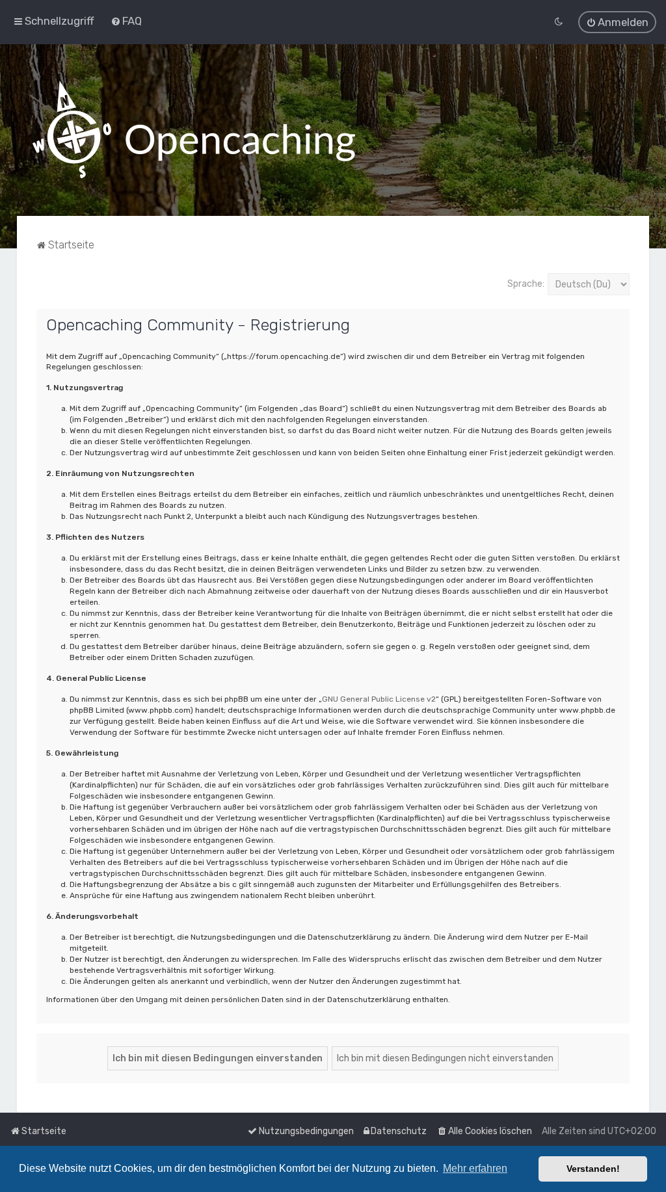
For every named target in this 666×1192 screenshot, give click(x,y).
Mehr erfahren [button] (475, 1168)
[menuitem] (126, 21)
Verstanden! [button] (593, 1168)
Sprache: (525, 283)
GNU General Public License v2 (379, 699)
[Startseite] (194, 130)
